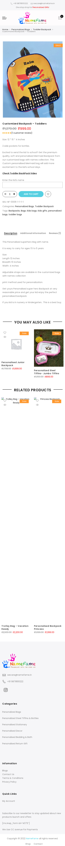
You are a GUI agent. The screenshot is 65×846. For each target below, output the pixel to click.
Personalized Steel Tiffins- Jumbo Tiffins (46, 372)
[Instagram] (6, 689)
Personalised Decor (12, 730)
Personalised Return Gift (15, 743)
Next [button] (60, 513)
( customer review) (21, 132)
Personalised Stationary (14, 724)
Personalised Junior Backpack (13, 364)
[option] (32, 79)
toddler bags (15, 214)
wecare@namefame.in (19, 674)
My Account (8, 801)
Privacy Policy (9, 781)
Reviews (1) (55, 233)
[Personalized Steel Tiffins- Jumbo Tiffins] (48, 348)
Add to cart (31, 194)
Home (5, 29)
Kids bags (32, 210)
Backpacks (14, 210)
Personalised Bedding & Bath (17, 737)
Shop (28, 843)
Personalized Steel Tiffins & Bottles (20, 718)
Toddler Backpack (42, 29)
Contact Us (8, 774)
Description (10, 233)
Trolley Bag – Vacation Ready (15, 627)
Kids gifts (42, 210)
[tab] (11, 233)
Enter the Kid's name (13, 180)
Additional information (33, 233)
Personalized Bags (20, 29)
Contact (38, 843)
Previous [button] (5, 513)
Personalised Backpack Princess (48, 627)
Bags (23, 210)
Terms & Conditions (12, 778)
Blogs (5, 770)
